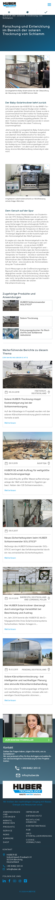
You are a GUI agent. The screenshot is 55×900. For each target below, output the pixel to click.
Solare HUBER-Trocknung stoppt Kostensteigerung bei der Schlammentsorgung (22, 402)
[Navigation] (49, 4)
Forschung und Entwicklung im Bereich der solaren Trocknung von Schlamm (25, 15)
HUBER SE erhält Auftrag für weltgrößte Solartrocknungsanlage (26, 472)
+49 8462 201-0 (30, 768)
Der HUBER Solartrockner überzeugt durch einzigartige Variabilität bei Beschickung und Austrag (24, 609)
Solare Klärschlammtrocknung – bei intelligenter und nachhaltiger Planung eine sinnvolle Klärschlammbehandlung (25, 680)
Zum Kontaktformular (19, 740)
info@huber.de (30, 775)
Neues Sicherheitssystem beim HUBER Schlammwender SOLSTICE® (25, 539)
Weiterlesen (10, 422)
